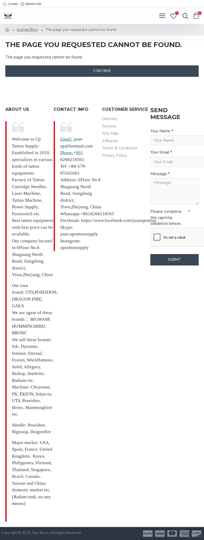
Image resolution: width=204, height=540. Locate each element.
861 (79, 152)
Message (158, 173)
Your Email (159, 152)
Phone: (66, 152)
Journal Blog (27, 29)
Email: (66, 139)
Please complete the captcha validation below (166, 217)
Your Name (160, 131)
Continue (102, 71)
